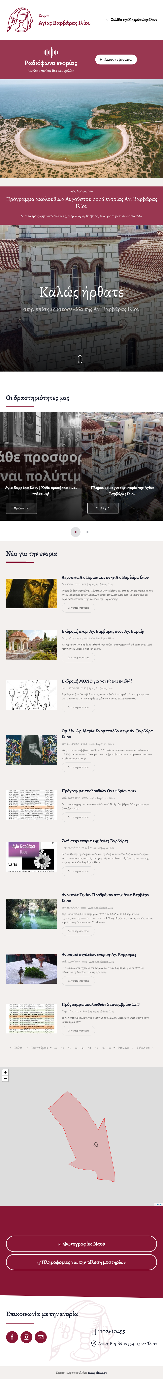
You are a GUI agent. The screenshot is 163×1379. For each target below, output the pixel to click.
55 (97, 1048)
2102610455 (111, 1331)
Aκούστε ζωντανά (118, 59)
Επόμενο (123, 1048)
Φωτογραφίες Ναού (83, 1243)
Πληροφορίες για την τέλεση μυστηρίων (83, 1262)
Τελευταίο (143, 1048)
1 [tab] (76, 532)
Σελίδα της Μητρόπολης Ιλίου (134, 19)
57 (111, 1048)
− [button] (5, 1078)
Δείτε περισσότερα (78, 608)
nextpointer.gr (97, 1372)
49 (56, 1048)
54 (90, 1048)
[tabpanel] (41, 465)
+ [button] (5, 1072)
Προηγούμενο (39, 1048)
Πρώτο (17, 1048)
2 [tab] (87, 532)
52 (77, 1048)
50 (63, 1048)
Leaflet (158, 1204)
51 (70, 1048)
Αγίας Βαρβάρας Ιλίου (100, 584)
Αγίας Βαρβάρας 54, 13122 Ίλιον (127, 1343)
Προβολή (19, 508)
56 (104, 1048)
